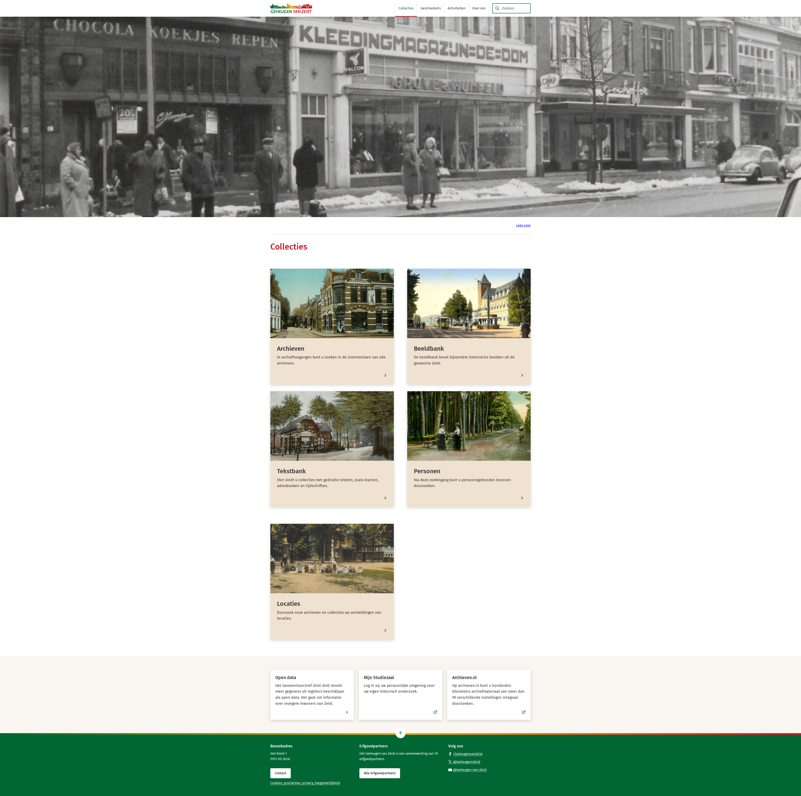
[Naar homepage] (291, 8)
